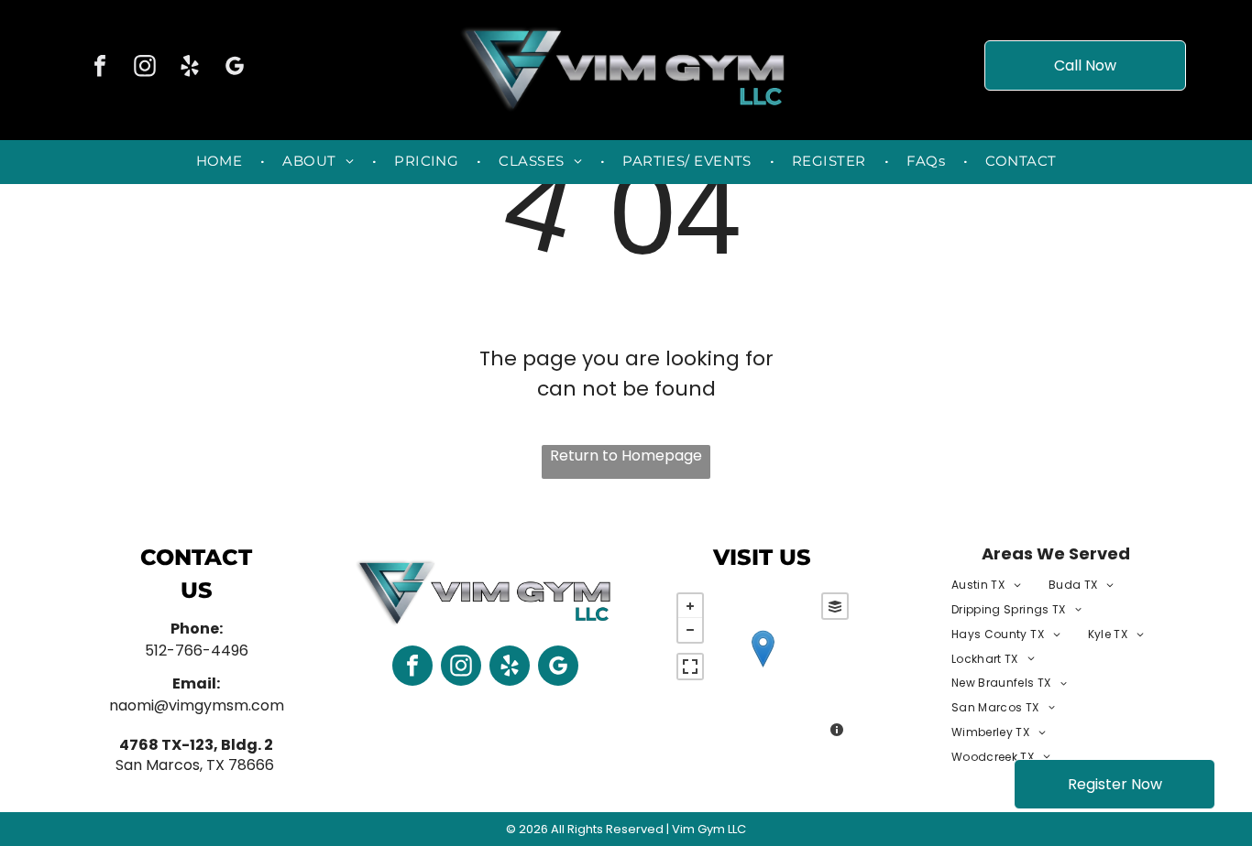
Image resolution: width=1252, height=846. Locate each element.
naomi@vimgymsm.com (196, 705)
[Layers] (835, 606)
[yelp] (190, 68)
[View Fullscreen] (690, 666)
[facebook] (100, 68)
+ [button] (690, 606)
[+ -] (762, 667)
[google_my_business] (234, 68)
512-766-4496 (196, 650)
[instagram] (145, 68)
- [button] (690, 630)
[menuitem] (221, 162)
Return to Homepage (626, 455)
